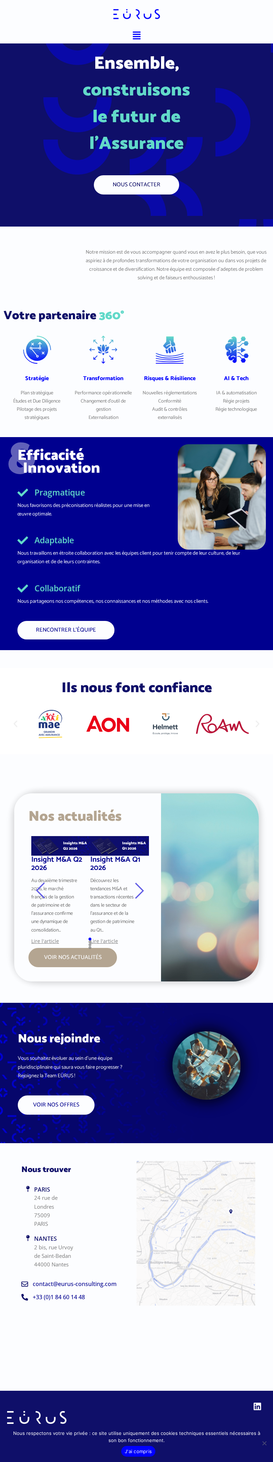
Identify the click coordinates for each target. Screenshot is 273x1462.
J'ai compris (138, 1451)
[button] (136, 35)
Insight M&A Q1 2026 (115, 865)
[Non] (264, 1443)
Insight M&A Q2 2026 (56, 865)
